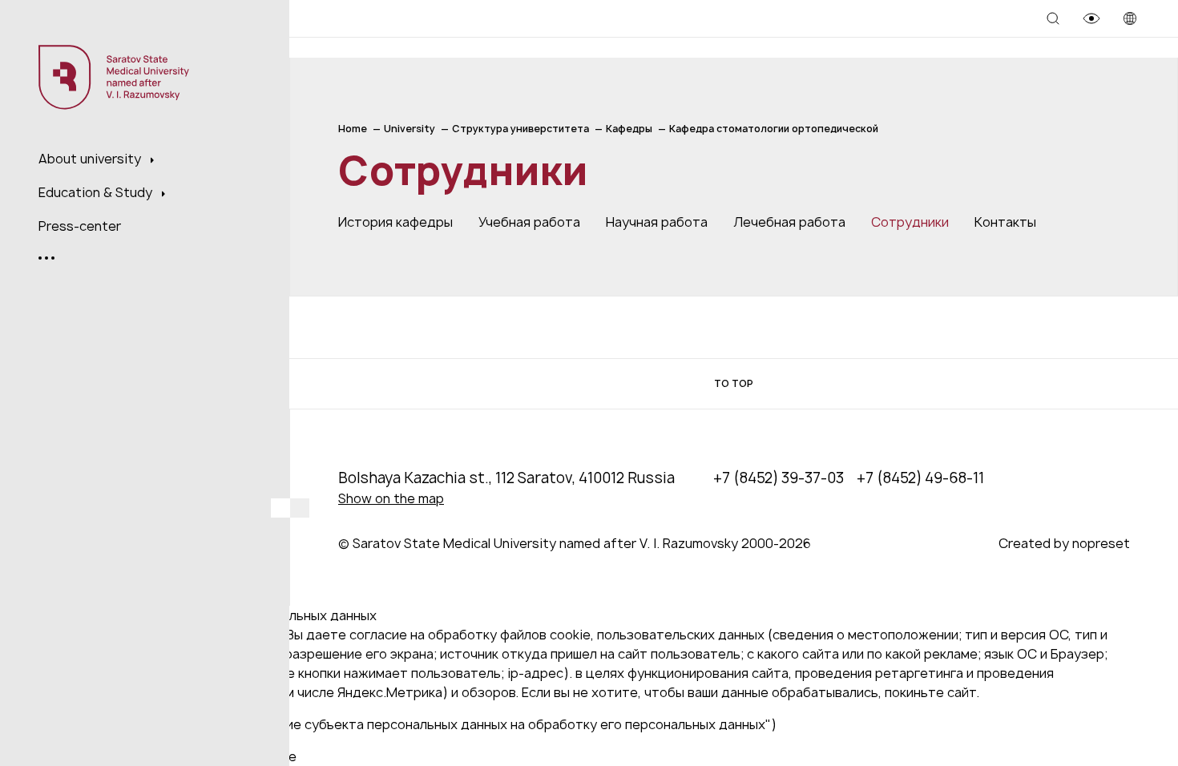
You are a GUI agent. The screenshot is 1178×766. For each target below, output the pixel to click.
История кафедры (395, 222)
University (409, 128)
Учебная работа (529, 222)
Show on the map (391, 498)
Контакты (1005, 222)
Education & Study (96, 192)
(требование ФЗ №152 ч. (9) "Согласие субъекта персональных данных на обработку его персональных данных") (415, 724)
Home (352, 128)
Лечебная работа (789, 222)
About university (91, 158)
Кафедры (629, 128)
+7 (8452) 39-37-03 (778, 478)
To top (733, 383)
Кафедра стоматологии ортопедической (773, 128)
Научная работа (657, 222)
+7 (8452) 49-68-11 (920, 478)
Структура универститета (520, 128)
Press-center (79, 226)
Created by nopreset (1064, 543)
